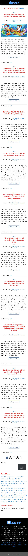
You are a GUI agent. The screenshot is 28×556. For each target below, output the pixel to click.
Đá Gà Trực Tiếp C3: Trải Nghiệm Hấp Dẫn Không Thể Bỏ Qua (14, 113)
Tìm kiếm (3, 462)
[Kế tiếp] (21, 457)
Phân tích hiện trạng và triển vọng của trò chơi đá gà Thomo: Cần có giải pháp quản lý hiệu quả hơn (14, 327)
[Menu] (2, 3)
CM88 (19, 544)
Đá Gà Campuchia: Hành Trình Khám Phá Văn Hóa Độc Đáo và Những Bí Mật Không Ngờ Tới (14, 415)
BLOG (14, 12)
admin (21, 8)
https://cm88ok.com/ (8, 544)
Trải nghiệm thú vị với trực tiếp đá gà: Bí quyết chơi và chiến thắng (14, 240)
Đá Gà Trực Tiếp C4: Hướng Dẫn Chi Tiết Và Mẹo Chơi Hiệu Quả (14, 154)
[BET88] (14, 2)
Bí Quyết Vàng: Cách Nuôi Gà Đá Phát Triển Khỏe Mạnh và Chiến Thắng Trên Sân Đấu (14, 197)
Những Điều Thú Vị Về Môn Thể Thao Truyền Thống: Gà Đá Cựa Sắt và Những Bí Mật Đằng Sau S (14, 70)
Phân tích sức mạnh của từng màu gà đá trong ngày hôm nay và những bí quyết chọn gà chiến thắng (14, 495)
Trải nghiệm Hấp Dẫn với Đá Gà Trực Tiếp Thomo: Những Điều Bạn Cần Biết (14, 283)
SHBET (14, 542)
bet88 (4, 527)
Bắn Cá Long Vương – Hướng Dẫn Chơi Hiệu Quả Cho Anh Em (14, 15)
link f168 (6, 542)
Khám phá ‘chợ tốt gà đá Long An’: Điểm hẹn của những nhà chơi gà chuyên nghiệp (14, 483)
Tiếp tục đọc (14, 57)
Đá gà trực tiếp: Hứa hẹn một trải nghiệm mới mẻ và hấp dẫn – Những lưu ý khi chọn (14, 372)
